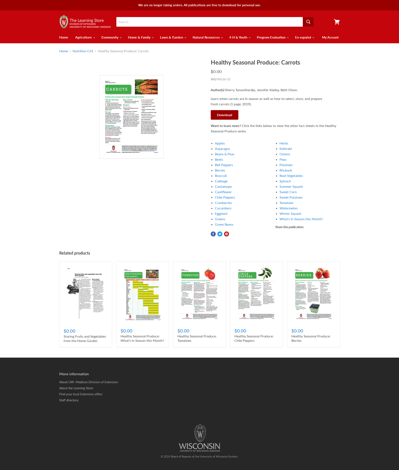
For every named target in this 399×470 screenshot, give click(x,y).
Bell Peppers (224, 165)
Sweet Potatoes (291, 197)
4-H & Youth (238, 37)
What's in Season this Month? (301, 219)
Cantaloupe (223, 186)
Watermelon (289, 208)
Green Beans (224, 224)
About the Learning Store (76, 388)
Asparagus (222, 148)
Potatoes (286, 165)
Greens (220, 219)
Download (224, 115)
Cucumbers (223, 208)
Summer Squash (291, 186)
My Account (330, 37)
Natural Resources (206, 37)
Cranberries (223, 203)
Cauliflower (223, 192)
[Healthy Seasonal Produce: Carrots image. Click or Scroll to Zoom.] (131, 117)
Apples (220, 143)
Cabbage (221, 181)
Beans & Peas (224, 154)
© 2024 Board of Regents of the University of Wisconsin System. (199, 456)
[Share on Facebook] (213, 233)
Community (110, 37)
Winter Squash (290, 213)
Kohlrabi (286, 148)
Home (63, 37)
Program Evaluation (271, 37)
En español (303, 37)
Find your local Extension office (80, 394)
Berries (220, 170)
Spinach (285, 181)
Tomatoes (286, 203)
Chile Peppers (225, 197)
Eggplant (221, 213)
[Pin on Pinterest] (226, 233)
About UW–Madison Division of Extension (88, 382)
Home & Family (139, 37)
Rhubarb (286, 170)
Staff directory (69, 400)
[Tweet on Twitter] (219, 233)
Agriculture (84, 37)
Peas (283, 159)
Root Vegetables (291, 176)
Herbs (284, 143)
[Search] (308, 22)
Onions (285, 154)
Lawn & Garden (172, 37)
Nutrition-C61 (83, 51)
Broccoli (221, 176)
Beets (219, 159)
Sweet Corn (288, 192)
